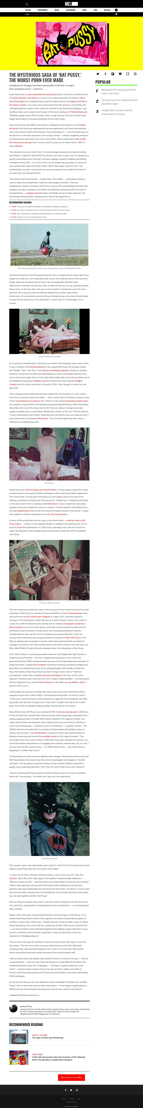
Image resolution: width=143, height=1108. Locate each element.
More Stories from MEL (71, 1077)
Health (57, 10)
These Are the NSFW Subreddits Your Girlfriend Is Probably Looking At (40, 207)
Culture (28, 10)
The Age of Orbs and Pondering (47, 1038)
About (64, 1099)
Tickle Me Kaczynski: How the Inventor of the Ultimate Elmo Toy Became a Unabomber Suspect (58, 1058)
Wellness (107, 10)
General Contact (71, 1102)
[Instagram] (135, 73)
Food (95, 10)
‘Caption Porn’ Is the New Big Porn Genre (29, 217)
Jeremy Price (35, 14)
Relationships (70, 10)
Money (84, 10)
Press (79, 1099)
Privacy (71, 1099)
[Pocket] (120, 73)
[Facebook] (105, 73)
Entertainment (43, 10)
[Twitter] (98, 73)
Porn (27, 14)
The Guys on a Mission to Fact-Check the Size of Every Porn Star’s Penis (41, 210)
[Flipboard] (113, 73)
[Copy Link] (128, 73)
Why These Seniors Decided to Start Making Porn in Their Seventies (39, 214)
